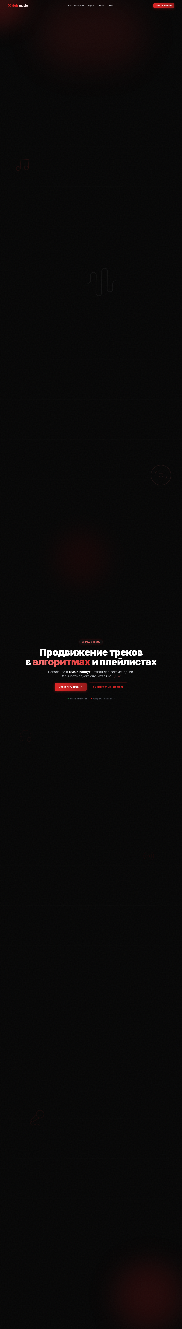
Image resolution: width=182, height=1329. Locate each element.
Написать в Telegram (110, 686)
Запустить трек (68, 686)
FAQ (111, 5)
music (20, 5)
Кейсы (102, 5)
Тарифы (91, 5)
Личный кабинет (163, 5)
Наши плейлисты (76, 5)
